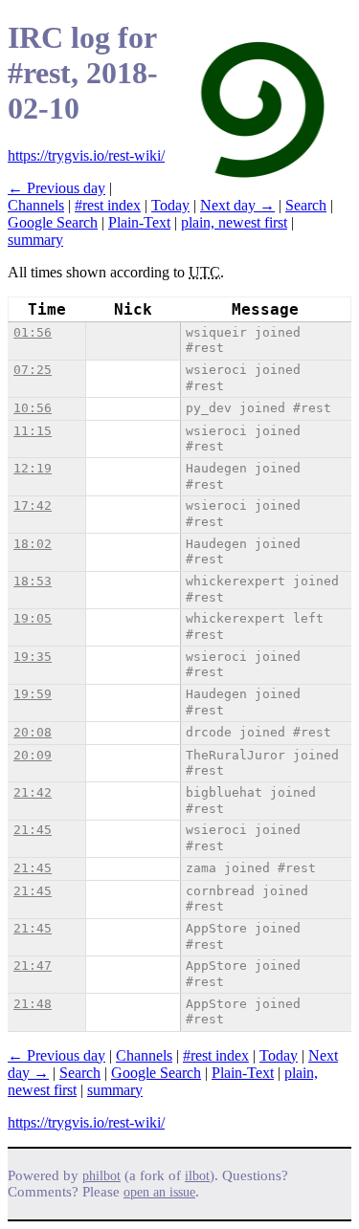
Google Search (53, 222)
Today (170, 205)
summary (35, 239)
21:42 (32, 792)
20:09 (32, 755)
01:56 (32, 332)
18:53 (32, 581)
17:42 (32, 505)
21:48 (32, 1004)
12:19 (32, 468)
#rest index (108, 205)
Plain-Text (139, 222)
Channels (36, 205)
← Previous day (56, 188)
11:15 (32, 431)
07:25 (32, 369)
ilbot (197, 1176)
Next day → (237, 205)
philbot (101, 1176)
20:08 (32, 732)
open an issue (159, 1192)
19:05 (32, 618)
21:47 (32, 965)
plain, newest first (234, 222)
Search (305, 205)
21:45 (32, 830)
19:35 (32, 656)
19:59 (32, 694)
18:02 (32, 544)
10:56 (32, 408)
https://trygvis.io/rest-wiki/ (86, 155)
